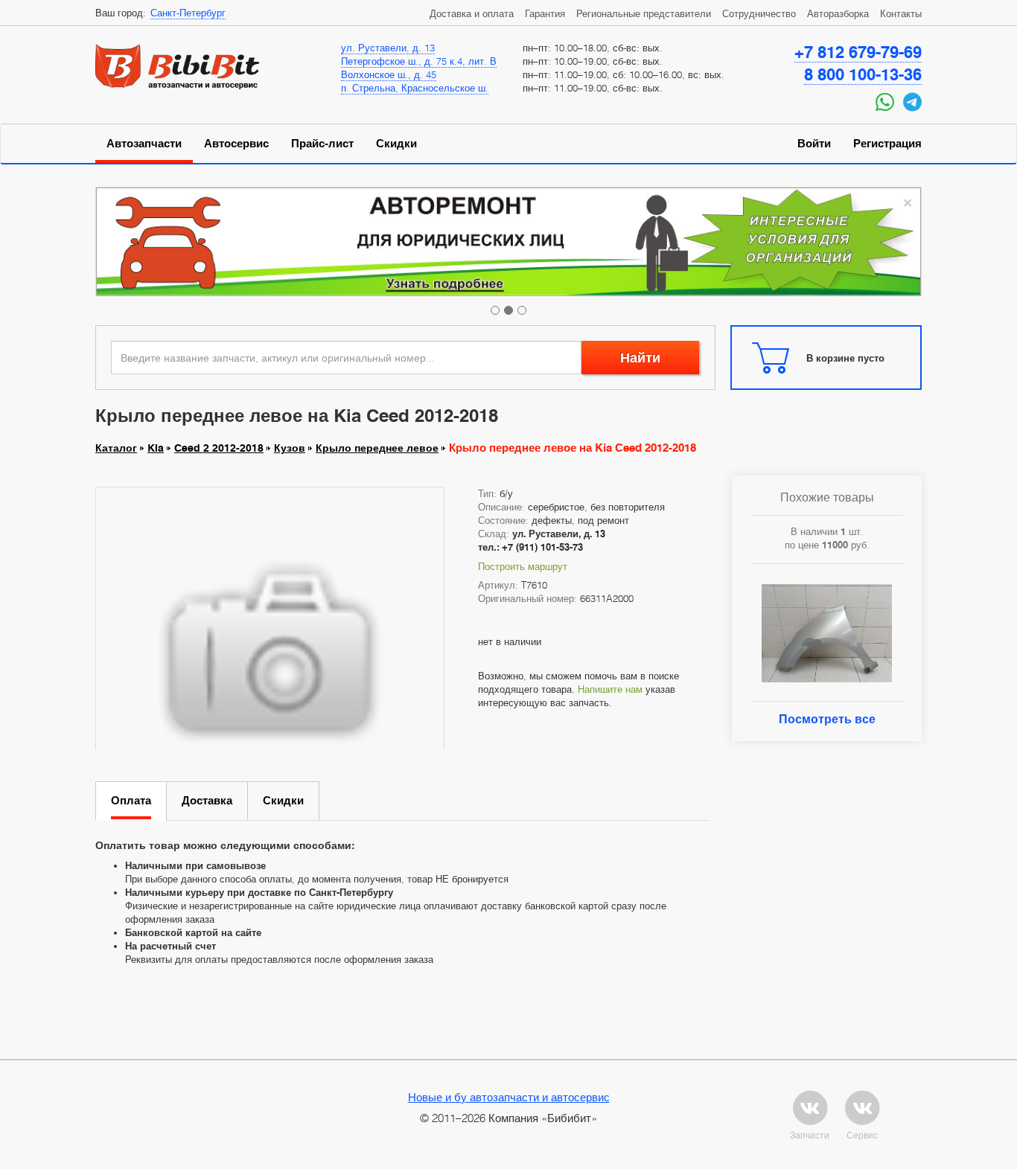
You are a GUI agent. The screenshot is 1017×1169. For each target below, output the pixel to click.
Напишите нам (610, 689)
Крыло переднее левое (377, 448)
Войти (814, 143)
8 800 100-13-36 (863, 74)
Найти (640, 357)
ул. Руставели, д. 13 (388, 48)
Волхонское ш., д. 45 (388, 74)
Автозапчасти (144, 143)
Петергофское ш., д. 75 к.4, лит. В (419, 61)
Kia (155, 448)
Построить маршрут (522, 566)
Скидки (396, 143)
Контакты (901, 13)
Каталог (116, 448)
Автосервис (236, 143)
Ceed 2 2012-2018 (219, 448)
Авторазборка (838, 13)
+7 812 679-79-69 (858, 52)
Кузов (289, 448)
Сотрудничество (759, 13)
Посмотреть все (827, 719)
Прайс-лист (322, 143)
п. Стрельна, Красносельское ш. (414, 88)
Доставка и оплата (472, 13)
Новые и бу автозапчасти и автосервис (509, 1097)
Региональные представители (643, 13)
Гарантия (545, 13)
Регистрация (887, 143)
